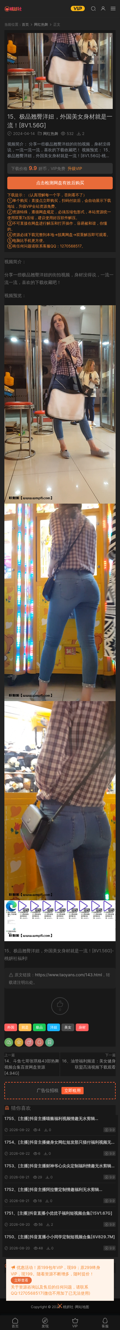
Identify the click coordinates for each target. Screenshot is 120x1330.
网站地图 (82, 1307)
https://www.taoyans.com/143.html (68, 974)
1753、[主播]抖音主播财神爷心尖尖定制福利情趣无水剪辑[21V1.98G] (57, 1166)
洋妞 (53, 1027)
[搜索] (93, 8)
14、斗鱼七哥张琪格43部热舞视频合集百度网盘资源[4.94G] (31, 1067)
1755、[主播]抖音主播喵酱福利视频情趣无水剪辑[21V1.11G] (49, 1119)
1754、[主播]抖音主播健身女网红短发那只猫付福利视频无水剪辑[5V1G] (59, 1143)
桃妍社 (68, 1307)
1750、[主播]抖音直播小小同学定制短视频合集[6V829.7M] (59, 1236)
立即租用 (72, 1090)
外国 (10, 1027)
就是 (25, 1027)
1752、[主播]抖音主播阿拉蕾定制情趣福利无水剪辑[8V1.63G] (51, 1190)
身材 (82, 1027)
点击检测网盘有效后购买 (60, 182)
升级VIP (75, 169)
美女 (67, 1027)
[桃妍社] (13, 9)
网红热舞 (50, 133)
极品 (39, 1027)
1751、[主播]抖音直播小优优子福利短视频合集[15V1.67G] (58, 1213)
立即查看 (21, 1280)
